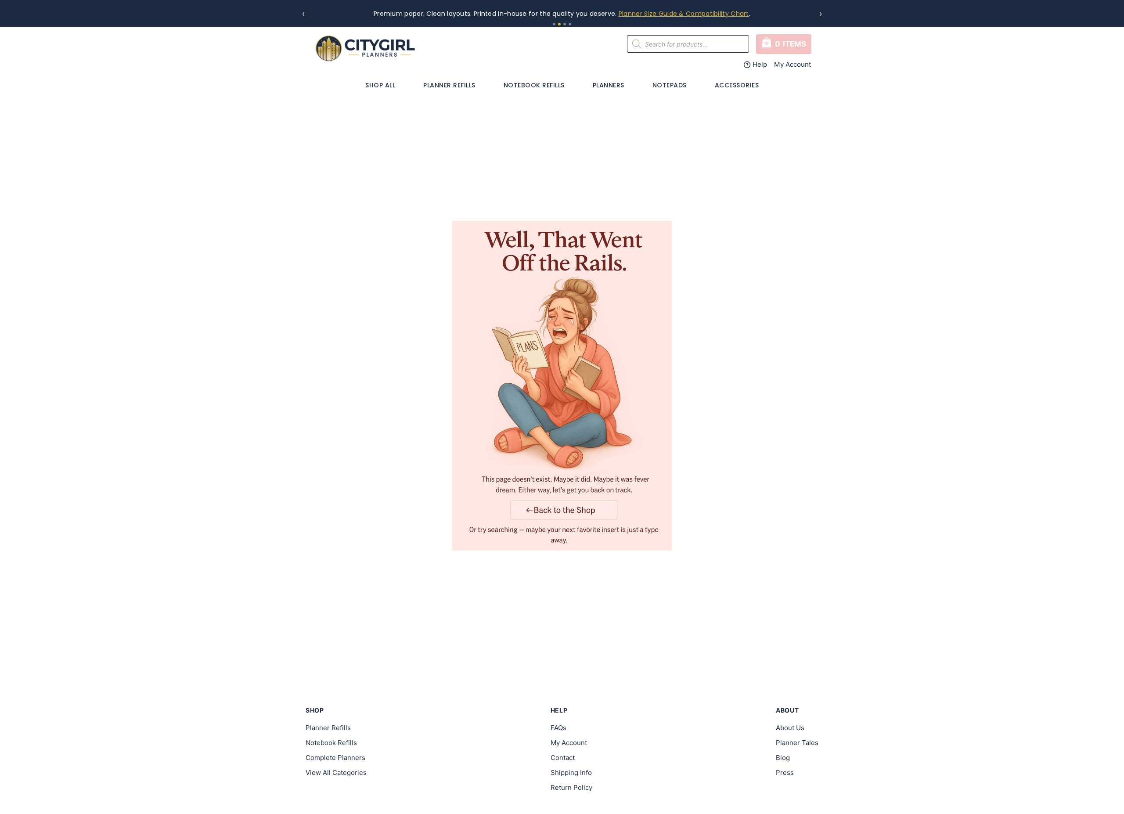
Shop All (380, 85)
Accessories (737, 85)
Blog (783, 757)
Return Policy (571, 787)
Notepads (669, 85)
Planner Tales (797, 742)
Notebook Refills (534, 85)
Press (785, 772)
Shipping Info (571, 772)
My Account (792, 64)
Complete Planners (335, 757)
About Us (790, 728)
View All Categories (336, 772)
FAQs (558, 728)
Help (760, 64)
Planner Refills (449, 85)
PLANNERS (608, 85)
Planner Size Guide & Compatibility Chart (684, 13)
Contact (563, 757)
